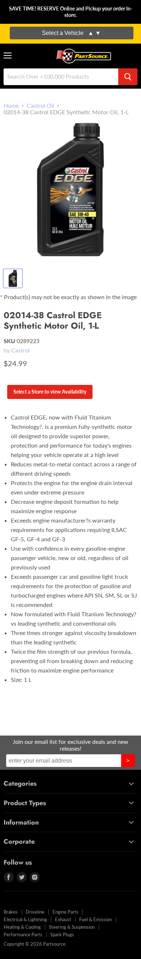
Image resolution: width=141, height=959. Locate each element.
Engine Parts (65, 912)
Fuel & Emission (95, 919)
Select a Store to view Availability (49, 392)
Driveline (35, 912)
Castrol (20, 350)
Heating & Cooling (22, 927)
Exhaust (63, 919)
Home (11, 105)
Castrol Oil (40, 105)
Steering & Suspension (72, 927)
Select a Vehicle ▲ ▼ (71, 33)
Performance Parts (23, 934)
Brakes (11, 912)
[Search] (127, 76)
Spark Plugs (62, 934)
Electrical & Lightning (25, 919)
